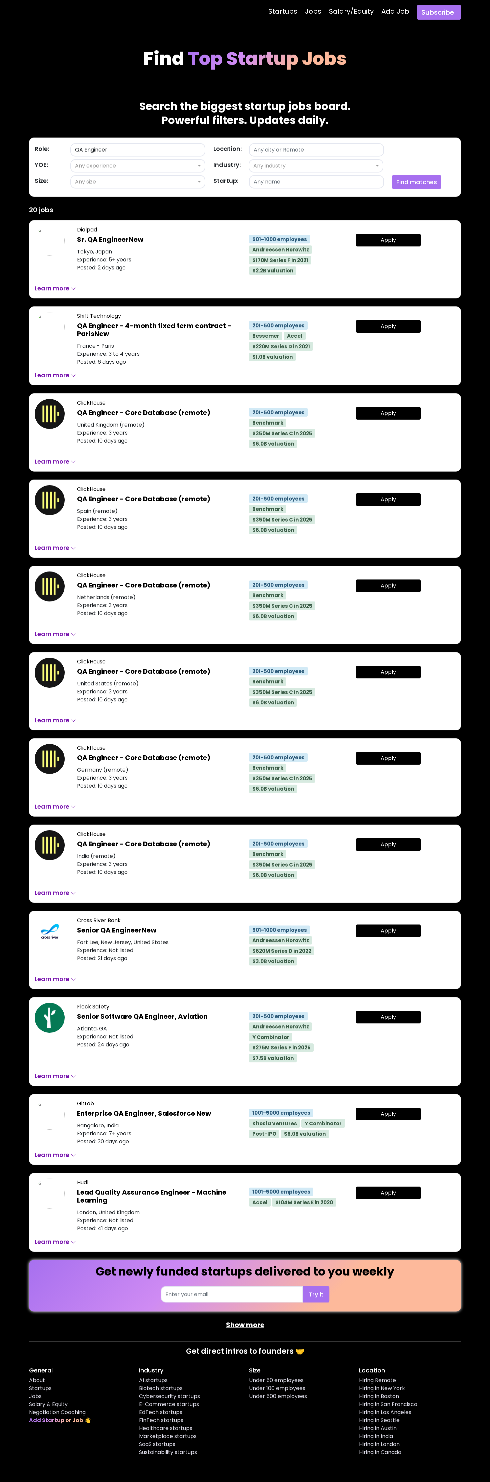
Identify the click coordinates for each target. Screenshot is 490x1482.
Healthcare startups (165, 1428)
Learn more (53, 288)
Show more (245, 1324)
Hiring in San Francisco (388, 1404)
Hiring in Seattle (379, 1420)
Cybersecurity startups (169, 1396)
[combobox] (137, 166)
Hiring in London (379, 1444)
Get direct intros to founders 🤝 (245, 1351)
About (37, 1380)
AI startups (153, 1380)
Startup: (225, 181)
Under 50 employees (276, 1380)
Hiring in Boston (379, 1396)
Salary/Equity (351, 11)
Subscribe (437, 12)
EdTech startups (160, 1412)
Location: (227, 149)
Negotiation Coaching (57, 1412)
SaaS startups (157, 1444)
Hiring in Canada (380, 1452)
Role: (42, 149)
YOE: (41, 165)
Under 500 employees (278, 1396)
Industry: (227, 165)
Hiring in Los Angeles (385, 1412)
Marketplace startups (168, 1436)
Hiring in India (376, 1436)
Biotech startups (161, 1388)
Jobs (313, 11)
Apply (388, 240)
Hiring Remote (377, 1380)
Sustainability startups (168, 1452)
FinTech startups (161, 1420)
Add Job (395, 11)
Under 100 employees (277, 1388)
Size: (41, 181)
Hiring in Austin (378, 1428)
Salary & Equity (48, 1404)
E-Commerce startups (169, 1404)
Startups (282, 11)
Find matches (416, 182)
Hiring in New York (382, 1388)
